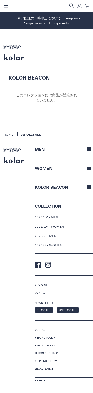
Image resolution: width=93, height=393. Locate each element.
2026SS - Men (46, 236)
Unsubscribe (68, 310)
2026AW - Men (46, 217)
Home (8, 134)
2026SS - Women (48, 245)
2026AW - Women (49, 226)
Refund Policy (45, 337)
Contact (41, 292)
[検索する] (71, 5)
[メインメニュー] (6, 5)
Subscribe (44, 310)
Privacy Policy (45, 345)
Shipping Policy (46, 361)
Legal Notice (44, 368)
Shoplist (41, 284)
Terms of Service (47, 353)
